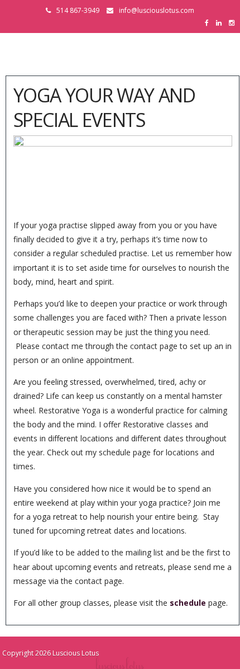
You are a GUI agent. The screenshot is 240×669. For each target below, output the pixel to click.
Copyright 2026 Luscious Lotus (50, 653)
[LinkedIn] (221, 22)
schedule (188, 602)
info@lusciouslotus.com (156, 10)
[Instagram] (234, 22)
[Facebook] (209, 22)
